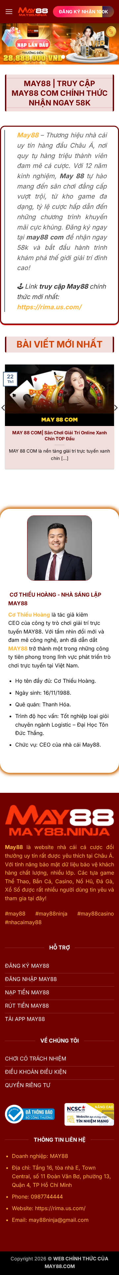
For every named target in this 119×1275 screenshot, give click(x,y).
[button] (9, 11)
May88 (14, 847)
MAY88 (17, 648)
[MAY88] (33, 11)
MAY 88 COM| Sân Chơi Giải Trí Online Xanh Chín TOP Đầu (59, 435)
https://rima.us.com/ (49, 307)
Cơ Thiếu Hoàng (29, 614)
